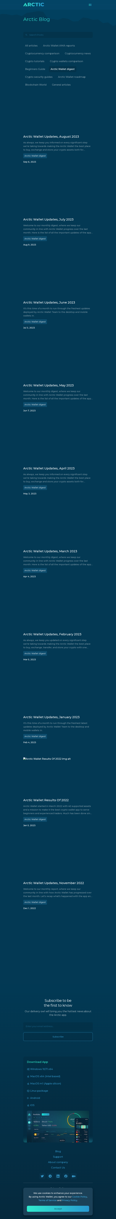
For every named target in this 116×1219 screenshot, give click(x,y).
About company (58, 1162)
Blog (58, 1151)
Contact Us (58, 1167)
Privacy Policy (69, 1200)
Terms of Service (47, 1200)
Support (58, 1156)
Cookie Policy (79, 1196)
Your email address (34, 1025)
